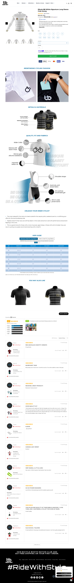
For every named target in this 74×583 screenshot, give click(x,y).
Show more (36, 544)
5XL (53, 37)
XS (44, 33)
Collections (31, 3)
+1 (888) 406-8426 (37, 572)
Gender (39, 41)
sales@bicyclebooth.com (37, 574)
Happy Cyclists (25, 559)
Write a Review (64, 313)
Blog (20, 559)
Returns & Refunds (40, 559)
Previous (6, 23)
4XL (49, 37)
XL (62, 33)
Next (33, 23)
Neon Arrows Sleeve (17, 474)
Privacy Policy (55, 559)
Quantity (39, 45)
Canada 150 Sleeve (17, 432)
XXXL (44, 37)
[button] (47, 17)
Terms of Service (48, 559)
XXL (40, 37)
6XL (58, 37)
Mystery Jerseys (40, 3)
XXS (40, 33)
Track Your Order (32, 559)
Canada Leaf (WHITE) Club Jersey (16, 455)
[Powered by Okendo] (10, 317)
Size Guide (43, 19)
